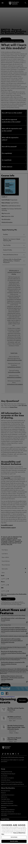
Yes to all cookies (14, 841)
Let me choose (14, 837)
